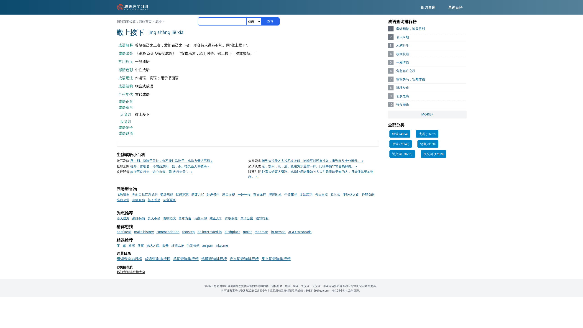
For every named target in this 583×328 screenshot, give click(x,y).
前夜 (141, 245)
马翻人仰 (200, 218)
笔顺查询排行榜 (214, 258)
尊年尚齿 (185, 218)
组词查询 (428, 7)
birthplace (232, 232)
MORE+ (427, 114)
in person (278, 232)
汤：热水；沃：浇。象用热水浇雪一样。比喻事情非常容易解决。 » (309, 166)
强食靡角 (402, 104)
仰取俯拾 (231, 218)
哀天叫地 (402, 37)
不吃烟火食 (351, 194)
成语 (158, 21)
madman (261, 232)
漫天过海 (123, 218)
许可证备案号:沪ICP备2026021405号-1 (245, 290)
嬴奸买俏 (138, 218)
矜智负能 (368, 194)
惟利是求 (123, 200)
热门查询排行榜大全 (131, 272)
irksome (222, 245)
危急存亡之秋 (405, 71)
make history (144, 232)
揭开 (165, 245)
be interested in (209, 232)
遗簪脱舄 (138, 200)
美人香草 (154, 200)
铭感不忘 (182, 194)
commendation (167, 232)
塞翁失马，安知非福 (410, 79)
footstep (188, 232)
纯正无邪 (216, 218)
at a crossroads (300, 232)
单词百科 (455, 7)
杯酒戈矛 (177, 245)
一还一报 (244, 194)
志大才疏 (153, 245)
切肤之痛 (402, 96)
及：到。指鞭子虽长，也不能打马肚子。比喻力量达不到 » (171, 161)
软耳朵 (335, 194)
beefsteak (124, 232)
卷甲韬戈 (169, 218)
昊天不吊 (154, 218)
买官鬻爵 (169, 200)
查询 (270, 21)
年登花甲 (290, 194)
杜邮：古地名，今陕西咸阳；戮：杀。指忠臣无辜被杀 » (169, 166)
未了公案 (246, 218)
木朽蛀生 (402, 45)
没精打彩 (262, 218)
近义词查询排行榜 (244, 258)
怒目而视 (228, 194)
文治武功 (306, 194)
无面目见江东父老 (145, 194)
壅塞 (131, 245)
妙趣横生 (213, 194)
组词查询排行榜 (129, 258)
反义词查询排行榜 (276, 258)
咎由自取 (321, 194)
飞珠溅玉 (123, 194)
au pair (207, 245)
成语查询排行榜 (157, 258)
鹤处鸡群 (166, 194)
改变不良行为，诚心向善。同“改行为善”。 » (161, 171)
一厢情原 (402, 62)
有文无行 (259, 194)
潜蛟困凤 (275, 194)
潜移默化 (402, 87)
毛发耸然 (193, 245)
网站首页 (145, 21)
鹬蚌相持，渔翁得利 (410, 28)
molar (247, 232)
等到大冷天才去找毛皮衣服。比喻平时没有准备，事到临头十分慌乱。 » (312, 161)
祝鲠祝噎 (402, 54)
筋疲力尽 (197, 194)
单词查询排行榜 (186, 258)
